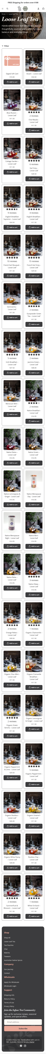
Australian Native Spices (13, 960)
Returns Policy (9, 999)
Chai (5, 949)
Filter (6, 46)
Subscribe (23, 1028)
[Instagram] (25, 1045)
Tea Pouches (9, 945)
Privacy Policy (9, 1006)
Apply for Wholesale (11, 982)
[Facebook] (21, 1045)
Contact (7, 973)
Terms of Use (9, 1003)
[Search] (7, 8)
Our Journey (8, 969)
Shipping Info (9, 995)
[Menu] (2, 8)
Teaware (7, 956)
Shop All (7, 938)
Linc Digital (30, 1042)
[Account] (38, 8)
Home (3, 14)
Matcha (7, 953)
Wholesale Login (10, 986)
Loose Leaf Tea (9, 941)
